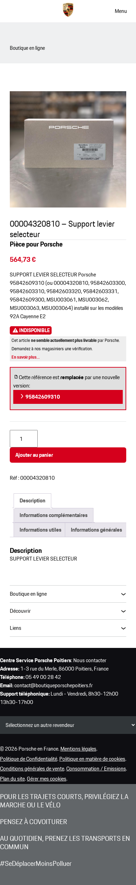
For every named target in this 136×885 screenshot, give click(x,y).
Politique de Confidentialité (28, 758)
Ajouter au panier (34, 455)
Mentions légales (78, 748)
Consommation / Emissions (96, 768)
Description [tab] (32, 500)
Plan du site (12, 778)
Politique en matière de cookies (92, 758)
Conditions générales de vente (32, 768)
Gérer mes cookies (46, 778)
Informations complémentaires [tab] (54, 515)
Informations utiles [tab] (40, 529)
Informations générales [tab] (96, 529)
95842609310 (42, 396)
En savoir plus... (26, 357)
